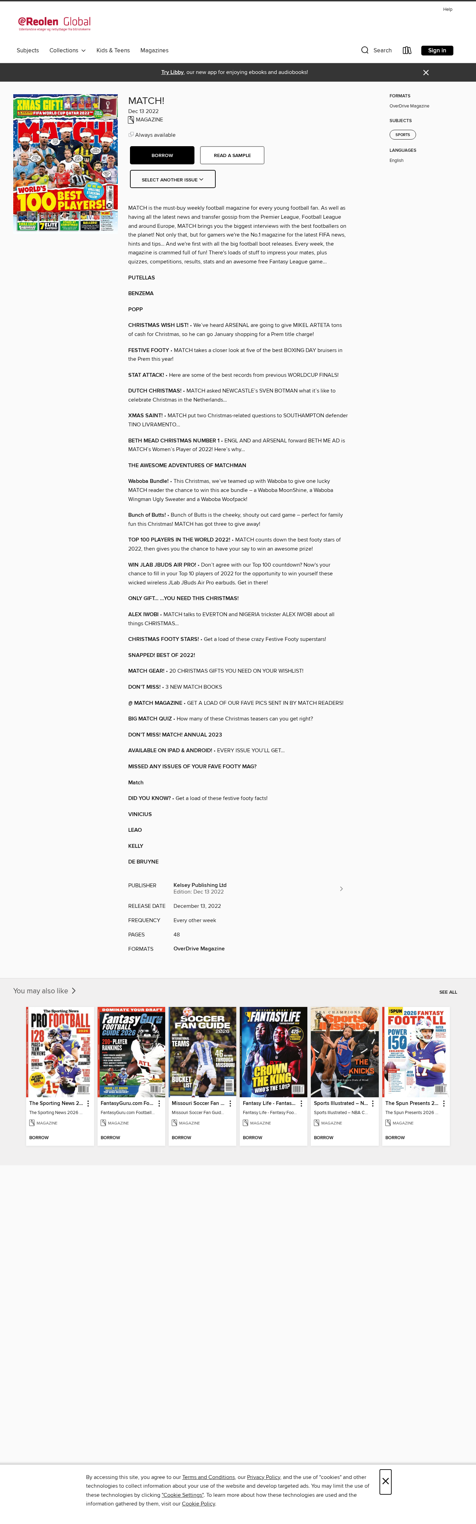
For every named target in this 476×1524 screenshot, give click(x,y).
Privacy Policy (263, 1477)
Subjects (28, 50)
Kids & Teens (113, 50)
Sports (403, 135)
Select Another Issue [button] (170, 180)
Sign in (437, 50)
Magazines (154, 50)
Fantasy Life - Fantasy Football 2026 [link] (270, 1103)
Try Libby (172, 72)
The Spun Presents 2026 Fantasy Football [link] (412, 1103)
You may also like (41, 991)
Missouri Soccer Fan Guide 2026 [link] (199, 1103)
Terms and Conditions (208, 1477)
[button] (375, 52)
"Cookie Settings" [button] (183, 1495)
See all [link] (448, 992)
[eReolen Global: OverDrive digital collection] (54, 24)
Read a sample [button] (232, 155)
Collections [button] (65, 50)
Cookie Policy (198, 1503)
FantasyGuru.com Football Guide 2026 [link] (128, 1103)
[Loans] (407, 52)
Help (447, 9)
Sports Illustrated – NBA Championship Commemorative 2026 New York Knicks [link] (341, 1103)
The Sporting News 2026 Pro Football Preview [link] (56, 1103)
